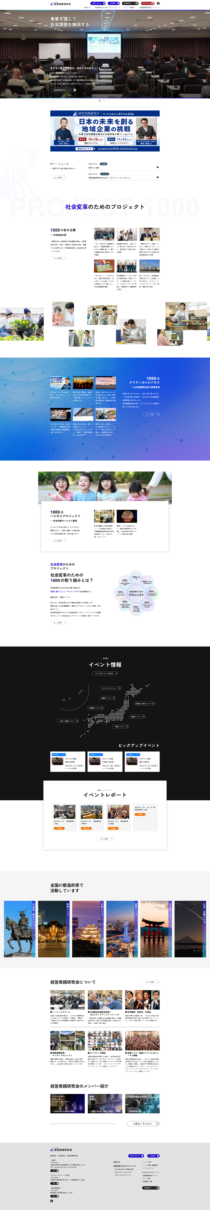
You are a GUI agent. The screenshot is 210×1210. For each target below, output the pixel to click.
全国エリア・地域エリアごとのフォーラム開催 (143, 1054)
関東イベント (136, 717)
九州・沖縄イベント (67, 721)
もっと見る (58, 177)
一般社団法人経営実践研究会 (60, 3)
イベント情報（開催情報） (151, 1165)
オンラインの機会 (98, 1052)
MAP (54, 1171)
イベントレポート (148, 1168)
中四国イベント (94, 708)
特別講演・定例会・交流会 (139, 1012)
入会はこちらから (142, 1123)
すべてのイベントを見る (104, 673)
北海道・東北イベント (143, 703)
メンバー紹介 (147, 1178)
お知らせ (87, 7)
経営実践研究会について (150, 1175)
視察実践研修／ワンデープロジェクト (62, 1054)
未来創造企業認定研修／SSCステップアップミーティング (104, 1013)
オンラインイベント (109, 688)
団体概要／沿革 (147, 1181)
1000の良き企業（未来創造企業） (124, 1169)
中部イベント (120, 726)
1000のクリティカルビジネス (123, 1172)
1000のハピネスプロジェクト (123, 1175)
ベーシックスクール (61, 1012)
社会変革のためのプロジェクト (106, 7)
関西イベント (106, 698)
